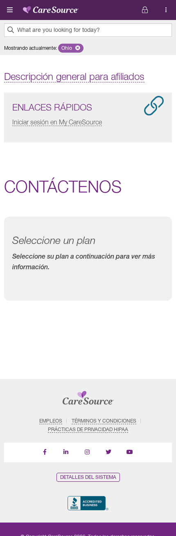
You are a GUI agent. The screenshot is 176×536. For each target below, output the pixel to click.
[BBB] (87, 503)
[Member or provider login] (166, 10)
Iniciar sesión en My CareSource (57, 122)
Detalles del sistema (88, 477)
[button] (70, 48)
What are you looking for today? (58, 30)
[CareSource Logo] (51, 8)
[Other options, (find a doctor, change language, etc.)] (145, 10)
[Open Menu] (10, 10)
